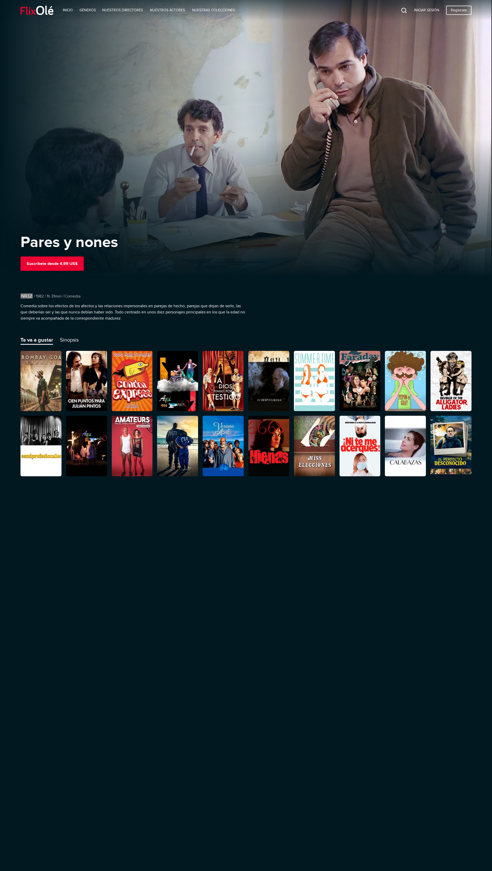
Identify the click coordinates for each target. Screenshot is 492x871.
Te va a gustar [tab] (36, 340)
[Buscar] (400, 10)
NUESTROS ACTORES (167, 10)
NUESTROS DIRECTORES (122, 10)
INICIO (68, 10)
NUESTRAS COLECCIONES (213, 10)
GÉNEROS (87, 10)
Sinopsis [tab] (69, 340)
